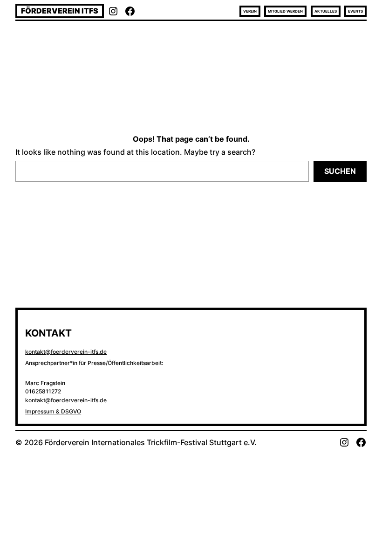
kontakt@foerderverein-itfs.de (66, 351)
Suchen (340, 171)
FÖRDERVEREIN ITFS (59, 10)
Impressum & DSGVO (53, 411)
